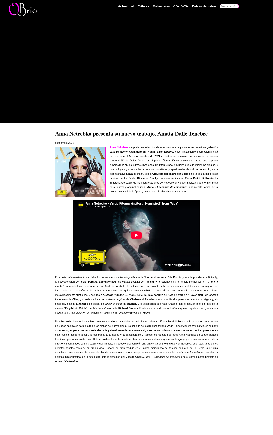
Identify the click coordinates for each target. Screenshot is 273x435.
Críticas (143, 6)
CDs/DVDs (181, 6)
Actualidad (126, 6)
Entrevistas (161, 6)
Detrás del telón (204, 6)
